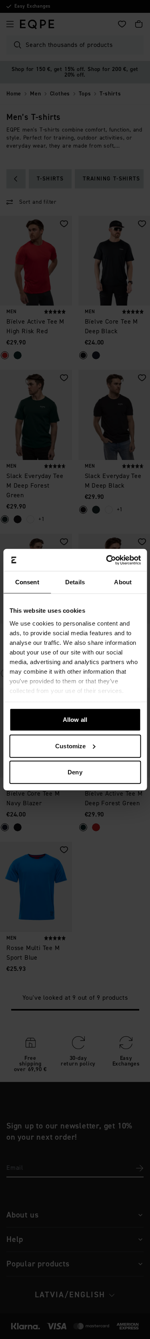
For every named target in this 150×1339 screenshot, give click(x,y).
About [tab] (123, 582)
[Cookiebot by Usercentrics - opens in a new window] (107, 560)
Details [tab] (75, 582)
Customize (70, 745)
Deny (75, 772)
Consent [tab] (27, 582)
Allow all (75, 719)
